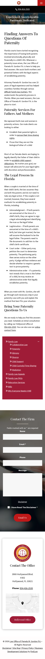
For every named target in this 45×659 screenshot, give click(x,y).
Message (23, 470)
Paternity (16, 349)
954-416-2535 (24, 9)
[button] (41, 3)
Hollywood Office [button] (22, 619)
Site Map (16, 648)
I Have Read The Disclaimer (24, 507)
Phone (22, 457)
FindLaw (34, 651)
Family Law (13, 341)
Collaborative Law (20, 344)
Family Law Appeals (16, 374)
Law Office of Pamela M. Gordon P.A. (25, 641)
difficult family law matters (16, 91)
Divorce (15, 357)
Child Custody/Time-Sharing (24, 365)
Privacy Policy (28, 648)
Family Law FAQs (15, 378)
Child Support (18, 361)
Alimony (15, 353)
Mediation (16, 370)
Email (22, 444)
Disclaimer (22, 501)
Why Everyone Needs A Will (19, 390)
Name (22, 431)
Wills (10, 386)
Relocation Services (16, 382)
